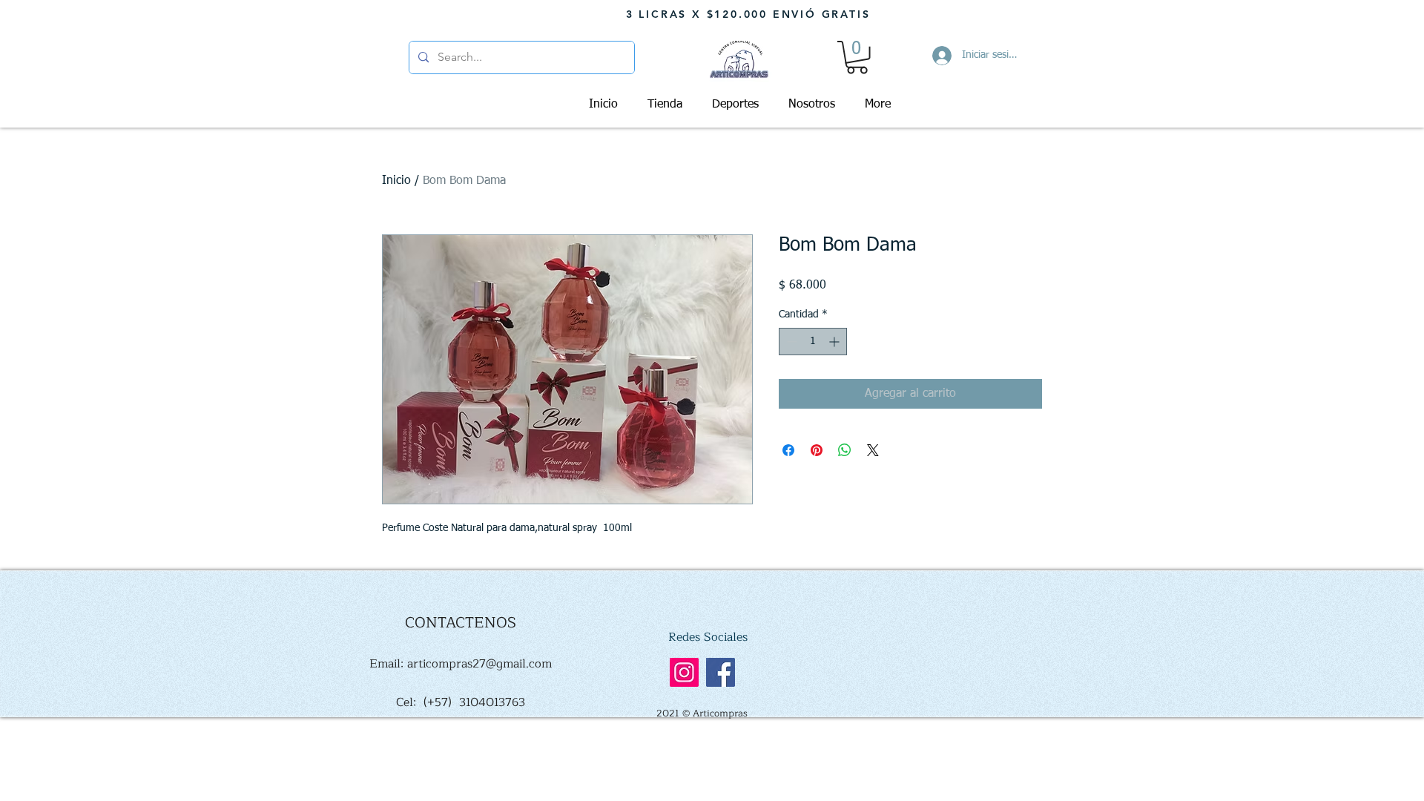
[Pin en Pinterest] (816, 450)
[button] (857, 57)
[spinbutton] (813, 342)
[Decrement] (790, 342)
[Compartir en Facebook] (788, 450)
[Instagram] (684, 672)
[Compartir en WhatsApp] (845, 450)
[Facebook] (720, 672)
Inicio (396, 181)
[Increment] (835, 342)
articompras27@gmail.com (479, 663)
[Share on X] (873, 450)
